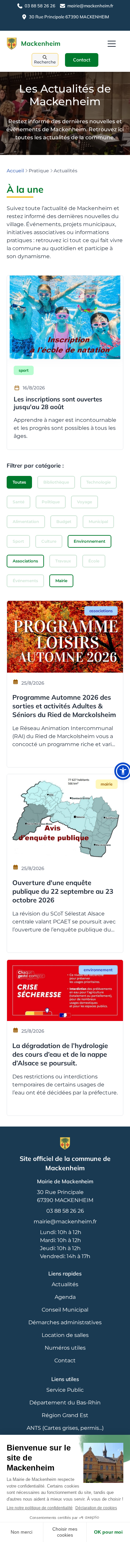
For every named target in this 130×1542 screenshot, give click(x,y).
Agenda (65, 1297)
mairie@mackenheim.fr (65, 1221)
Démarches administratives (65, 1322)
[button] (112, 44)
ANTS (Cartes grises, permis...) (65, 1428)
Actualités (65, 1284)
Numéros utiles (65, 1348)
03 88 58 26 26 (65, 1211)
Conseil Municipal (65, 1310)
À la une (25, 189)
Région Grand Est (65, 1415)
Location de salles (65, 1335)
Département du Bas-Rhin (65, 1402)
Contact (81, 60)
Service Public (65, 1390)
